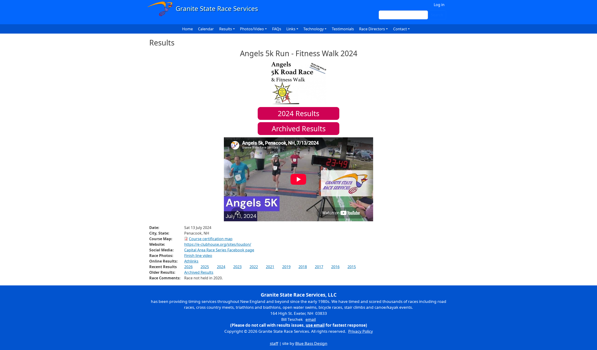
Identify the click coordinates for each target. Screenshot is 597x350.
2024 (221, 266)
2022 (254, 266)
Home (187, 28)
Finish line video (198, 255)
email (310, 319)
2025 (205, 266)
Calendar (206, 28)
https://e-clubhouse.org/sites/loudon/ (217, 244)
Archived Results (299, 128)
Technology (313, 28)
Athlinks (191, 261)
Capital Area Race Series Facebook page (219, 250)
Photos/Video (252, 28)
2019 (286, 266)
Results (298, 113)
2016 (335, 266)
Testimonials (343, 28)
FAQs (276, 28)
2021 (270, 266)
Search (437, 14)
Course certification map (211, 238)
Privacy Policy (360, 331)
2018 (302, 266)
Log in (439, 4)
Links (290, 28)
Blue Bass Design (311, 343)
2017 (319, 266)
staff (274, 343)
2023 (237, 266)
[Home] (205, 8)
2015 (351, 266)
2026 (188, 266)
